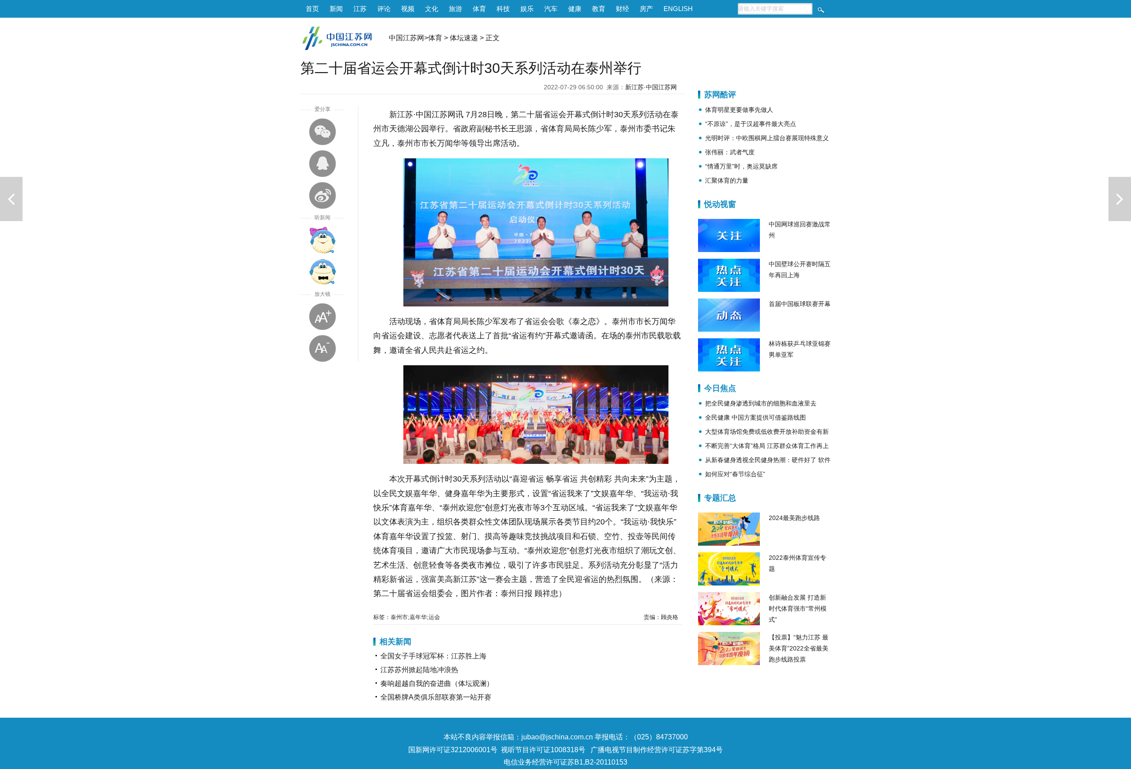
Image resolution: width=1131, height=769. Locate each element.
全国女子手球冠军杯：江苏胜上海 (433, 656)
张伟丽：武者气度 (730, 152)
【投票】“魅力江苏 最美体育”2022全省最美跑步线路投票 (798, 648)
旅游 (455, 8)
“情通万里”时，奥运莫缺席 (741, 166)
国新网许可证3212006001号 (452, 750)
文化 (431, 8)
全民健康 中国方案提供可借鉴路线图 (755, 417)
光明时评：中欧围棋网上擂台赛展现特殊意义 (767, 138)
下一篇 (1119, 199)
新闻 (336, 8)
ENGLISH (678, 8)
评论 (384, 8)
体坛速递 (464, 38)
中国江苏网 (406, 38)
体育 (479, 8)
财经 (622, 8)
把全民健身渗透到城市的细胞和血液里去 (760, 403)
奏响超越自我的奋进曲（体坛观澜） (436, 683)
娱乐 (527, 8)
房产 (646, 8)
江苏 (360, 8)
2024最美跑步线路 (794, 517)
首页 (312, 8)
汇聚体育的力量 (726, 180)
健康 (574, 8)
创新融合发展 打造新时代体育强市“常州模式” (798, 608)
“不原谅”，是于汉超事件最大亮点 (750, 123)
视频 (407, 8)
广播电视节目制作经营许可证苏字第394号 (657, 750)
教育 (598, 8)
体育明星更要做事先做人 (739, 109)
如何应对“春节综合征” (735, 474)
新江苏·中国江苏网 (651, 87)
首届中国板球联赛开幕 (800, 303)
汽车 (551, 8)
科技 (503, 8)
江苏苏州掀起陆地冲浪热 (419, 669)
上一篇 (11, 199)
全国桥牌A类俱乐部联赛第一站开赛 (435, 697)
